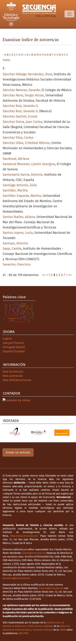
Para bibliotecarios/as (17, 380)
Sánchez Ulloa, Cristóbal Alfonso (26, 143)
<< (43, 275)
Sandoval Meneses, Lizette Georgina (29, 164)
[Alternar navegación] (69, 13)
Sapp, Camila (12, 248)
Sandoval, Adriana (16, 159)
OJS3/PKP (23, 633)
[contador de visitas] (16, 400)
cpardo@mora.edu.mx (34, 553)
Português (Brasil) (14, 347)
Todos (6, 60)
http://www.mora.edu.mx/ (24, 535)
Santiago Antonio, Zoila (20, 185)
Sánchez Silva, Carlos (18, 138)
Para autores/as (13, 375)
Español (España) (14, 351)
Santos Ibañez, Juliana (19, 217)
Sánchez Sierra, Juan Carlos (22, 122)
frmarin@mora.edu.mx (51, 588)
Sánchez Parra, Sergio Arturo (23, 95)
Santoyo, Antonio (15, 243)
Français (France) (13, 343)
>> (70, 275)
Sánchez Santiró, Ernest (20, 116)
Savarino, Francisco (17, 264)
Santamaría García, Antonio (23, 174)
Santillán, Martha (15, 190)
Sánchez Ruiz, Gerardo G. (20, 106)
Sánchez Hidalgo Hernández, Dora (27, 74)
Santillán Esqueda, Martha (22, 196)
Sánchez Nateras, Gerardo (21, 90)
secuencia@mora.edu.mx (16, 578)
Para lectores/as (13, 371)
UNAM (62, 629)
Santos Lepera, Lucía (18, 233)
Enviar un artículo (18, 452)
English (7, 338)
